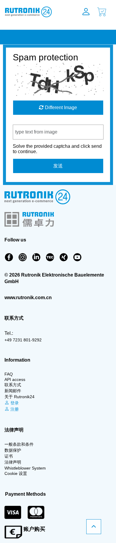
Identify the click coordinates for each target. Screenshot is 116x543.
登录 (14, 403)
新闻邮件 (12, 390)
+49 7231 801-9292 (23, 340)
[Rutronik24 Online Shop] (35, 11)
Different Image (60, 107)
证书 (8, 456)
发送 (58, 165)
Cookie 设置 (15, 473)
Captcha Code (28, 121)
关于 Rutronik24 (19, 396)
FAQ (8, 374)
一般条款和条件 (19, 444)
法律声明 (12, 462)
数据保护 (12, 450)
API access (14, 379)
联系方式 (12, 384)
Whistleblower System (25, 468)
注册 (14, 409)
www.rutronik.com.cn (28, 297)
